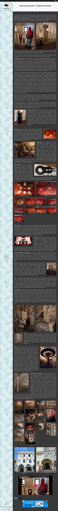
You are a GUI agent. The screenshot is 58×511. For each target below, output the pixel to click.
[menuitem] (6, 253)
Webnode (9, 509)
